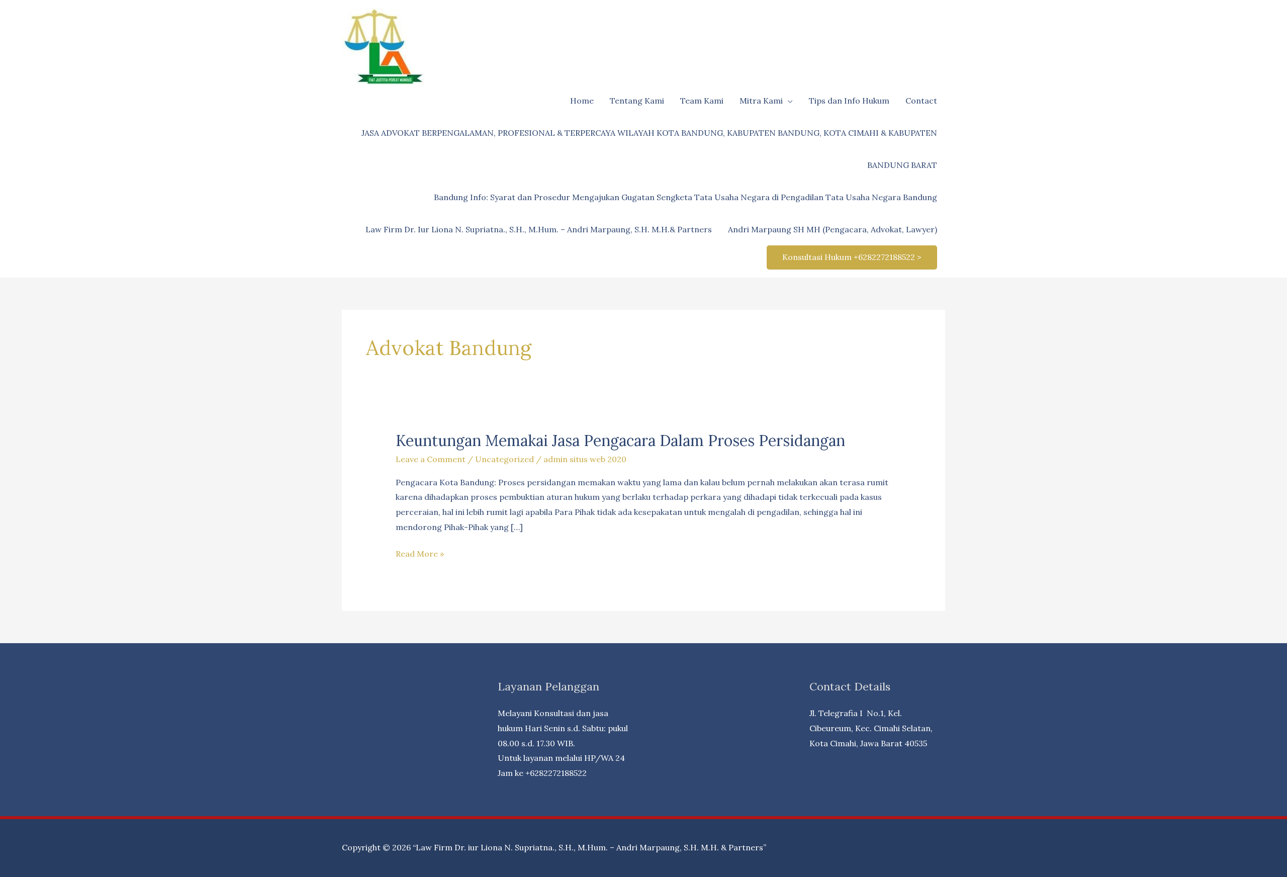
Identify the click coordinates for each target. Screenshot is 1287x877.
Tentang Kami (637, 101)
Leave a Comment (431, 459)
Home (582, 101)
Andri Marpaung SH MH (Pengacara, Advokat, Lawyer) (832, 229)
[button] (852, 257)
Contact (921, 101)
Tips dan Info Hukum (849, 101)
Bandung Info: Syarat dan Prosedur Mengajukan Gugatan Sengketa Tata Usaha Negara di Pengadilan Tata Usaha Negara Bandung (685, 197)
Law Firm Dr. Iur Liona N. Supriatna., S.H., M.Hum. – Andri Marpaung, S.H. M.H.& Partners (538, 229)
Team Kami (701, 101)
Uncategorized (504, 459)
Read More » (420, 555)
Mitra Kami (761, 101)
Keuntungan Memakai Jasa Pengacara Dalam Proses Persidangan (620, 440)
